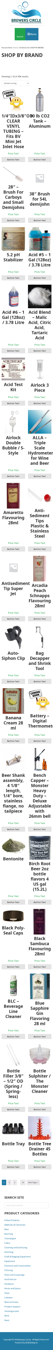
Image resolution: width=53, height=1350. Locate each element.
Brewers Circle (27, 12)
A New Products (12, 1220)
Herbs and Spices (12, 1288)
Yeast (6, 1320)
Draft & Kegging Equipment (17, 1256)
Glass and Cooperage (14, 1274)
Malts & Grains (11, 1302)
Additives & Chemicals (14, 1224)
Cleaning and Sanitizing (15, 1247)
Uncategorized (11, 1311)
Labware (8, 1297)
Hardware (9, 1283)
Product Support (12, 1306)
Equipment (9, 1261)
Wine (6, 1315)
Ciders (7, 1242)
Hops (6, 1292)
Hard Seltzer (10, 1279)
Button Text (13, 159)
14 (24, 1182)
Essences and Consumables (17, 1265)
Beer (6, 1229)
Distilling (8, 1252)
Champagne (10, 1238)
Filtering (8, 1270)
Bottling (8, 1233)
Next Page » (33, 1183)
